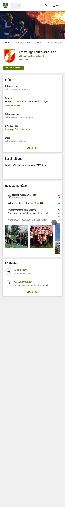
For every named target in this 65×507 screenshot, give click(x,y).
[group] (32, 222)
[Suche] (46, 5)
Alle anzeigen (32, 292)
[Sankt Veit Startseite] (5, 6)
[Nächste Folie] (54, 222)
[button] (32, 25)
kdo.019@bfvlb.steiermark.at (18, 129)
